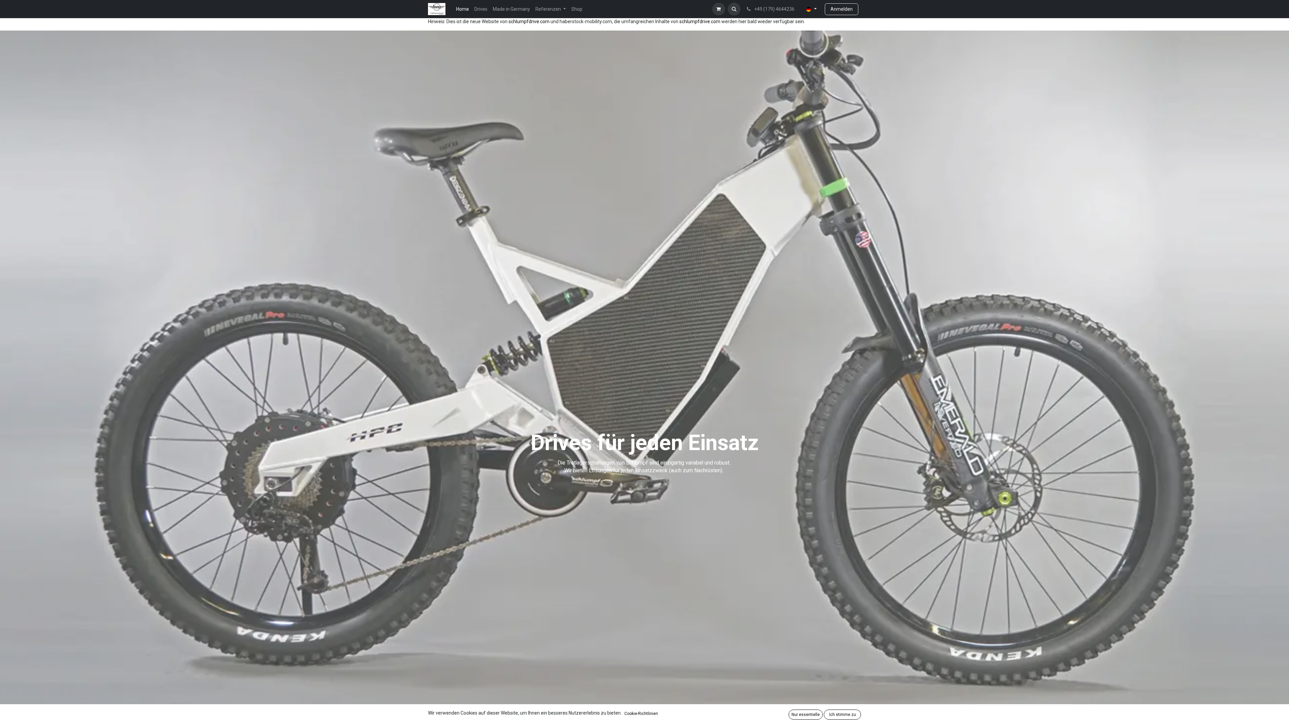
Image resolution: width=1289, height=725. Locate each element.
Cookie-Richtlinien (641, 713)
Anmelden (841, 9)
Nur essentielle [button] (806, 714)
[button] (734, 9)
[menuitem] (462, 9)
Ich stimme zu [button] (842, 714)
